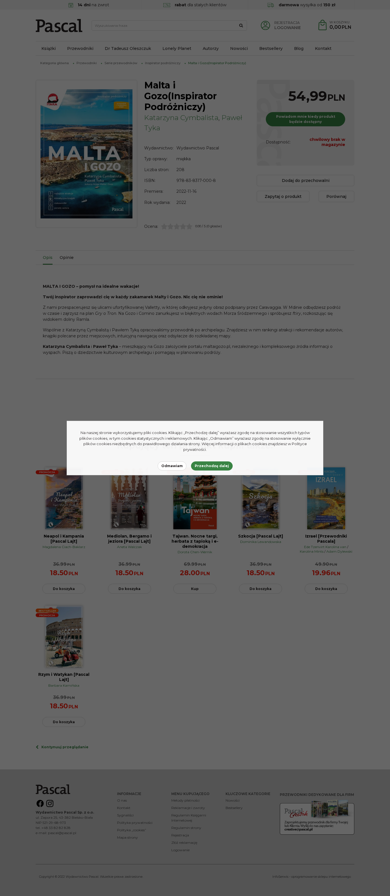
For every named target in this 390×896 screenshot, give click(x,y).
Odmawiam (172, 466)
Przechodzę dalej (212, 466)
